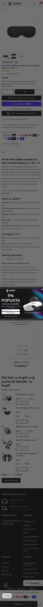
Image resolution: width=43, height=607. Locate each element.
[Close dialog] (42, 289)
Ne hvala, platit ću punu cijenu (11, 316)
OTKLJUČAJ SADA (11, 313)
